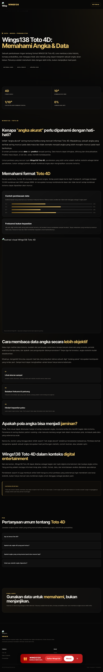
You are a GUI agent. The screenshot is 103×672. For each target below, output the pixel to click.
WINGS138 (42, 53)
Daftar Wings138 (53, 659)
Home (55, 652)
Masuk (69, 659)
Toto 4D (4, 652)
